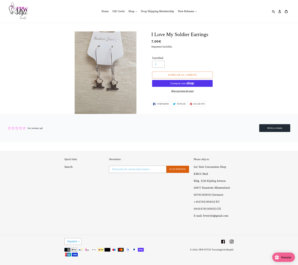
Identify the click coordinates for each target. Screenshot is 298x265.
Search (68, 166)
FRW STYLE (205, 249)
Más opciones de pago (182, 91)
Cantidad (157, 57)
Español (72, 241)
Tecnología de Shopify (223, 249)
